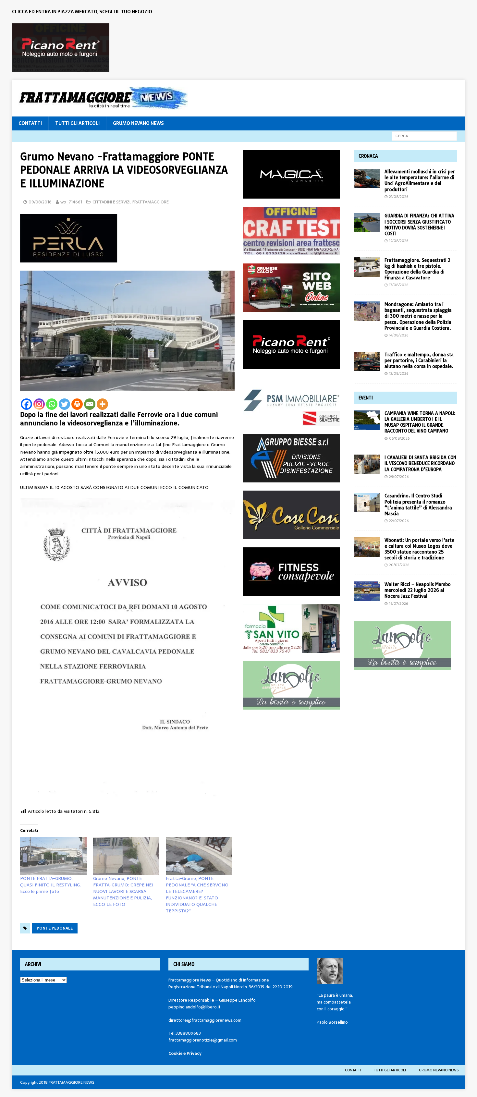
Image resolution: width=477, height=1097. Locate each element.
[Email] (89, 404)
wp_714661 (71, 202)
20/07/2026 (399, 565)
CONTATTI (30, 123)
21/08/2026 (398, 197)
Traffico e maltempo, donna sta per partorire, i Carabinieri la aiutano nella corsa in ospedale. (419, 360)
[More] (102, 404)
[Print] (77, 404)
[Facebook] (26, 404)
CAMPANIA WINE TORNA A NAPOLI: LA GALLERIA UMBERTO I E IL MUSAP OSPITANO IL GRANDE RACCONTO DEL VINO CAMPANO (420, 422)
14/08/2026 (398, 335)
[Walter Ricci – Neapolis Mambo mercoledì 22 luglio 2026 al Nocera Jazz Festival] (367, 591)
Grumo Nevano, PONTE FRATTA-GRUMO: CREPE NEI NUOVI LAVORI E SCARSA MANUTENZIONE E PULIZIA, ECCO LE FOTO (123, 891)
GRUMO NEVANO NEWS (138, 123)
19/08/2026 (398, 241)
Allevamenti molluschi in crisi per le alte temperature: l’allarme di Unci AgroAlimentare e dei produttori (420, 180)
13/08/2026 (398, 373)
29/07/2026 (399, 477)
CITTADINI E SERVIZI (111, 202)
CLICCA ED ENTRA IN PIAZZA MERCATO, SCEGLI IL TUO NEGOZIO (82, 11)
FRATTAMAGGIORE (150, 202)
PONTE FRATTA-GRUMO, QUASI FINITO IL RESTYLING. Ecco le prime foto (50, 885)
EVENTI (366, 398)
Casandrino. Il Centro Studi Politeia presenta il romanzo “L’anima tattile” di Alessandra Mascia (418, 505)
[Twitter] (64, 404)
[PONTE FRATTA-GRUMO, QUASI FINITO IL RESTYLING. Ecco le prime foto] (53, 856)
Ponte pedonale (55, 928)
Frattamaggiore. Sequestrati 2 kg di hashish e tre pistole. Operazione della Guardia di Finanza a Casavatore (417, 269)
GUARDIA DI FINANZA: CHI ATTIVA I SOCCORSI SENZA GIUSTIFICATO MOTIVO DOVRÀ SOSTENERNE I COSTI (419, 225)
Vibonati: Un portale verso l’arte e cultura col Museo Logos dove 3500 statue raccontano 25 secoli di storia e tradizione (419, 549)
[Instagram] (39, 404)
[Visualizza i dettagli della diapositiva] (60, 47)
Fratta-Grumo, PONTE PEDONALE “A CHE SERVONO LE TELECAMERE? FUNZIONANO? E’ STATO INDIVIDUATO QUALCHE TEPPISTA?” (197, 894)
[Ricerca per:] (424, 135)
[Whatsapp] (51, 404)
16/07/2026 (398, 603)
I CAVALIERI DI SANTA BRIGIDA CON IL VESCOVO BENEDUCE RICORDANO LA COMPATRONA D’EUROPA (420, 463)
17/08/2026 (398, 285)
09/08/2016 (40, 202)
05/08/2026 (399, 438)
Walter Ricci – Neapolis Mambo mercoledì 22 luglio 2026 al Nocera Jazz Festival (418, 590)
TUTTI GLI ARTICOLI (77, 123)
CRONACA (368, 156)
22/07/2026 (399, 521)
